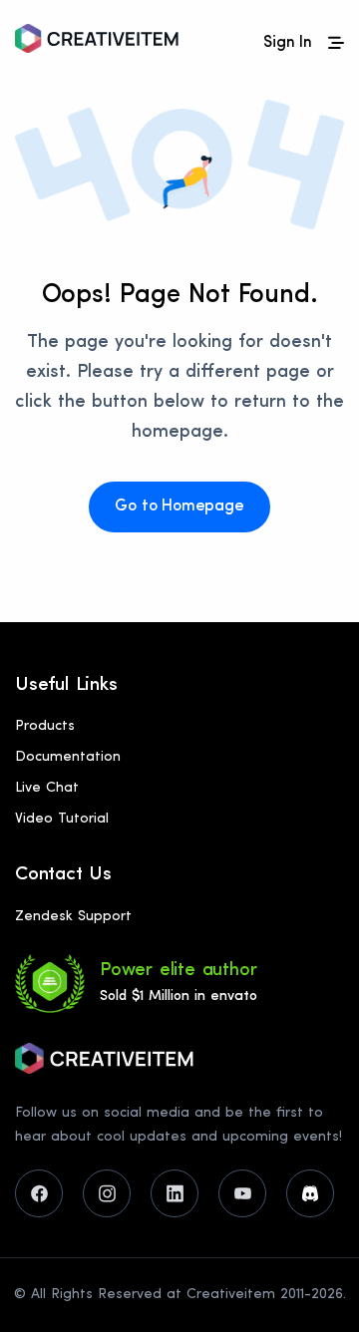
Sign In (287, 43)
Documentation (68, 757)
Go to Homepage (179, 506)
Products (45, 726)
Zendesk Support (73, 916)
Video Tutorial (62, 819)
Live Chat (47, 788)
